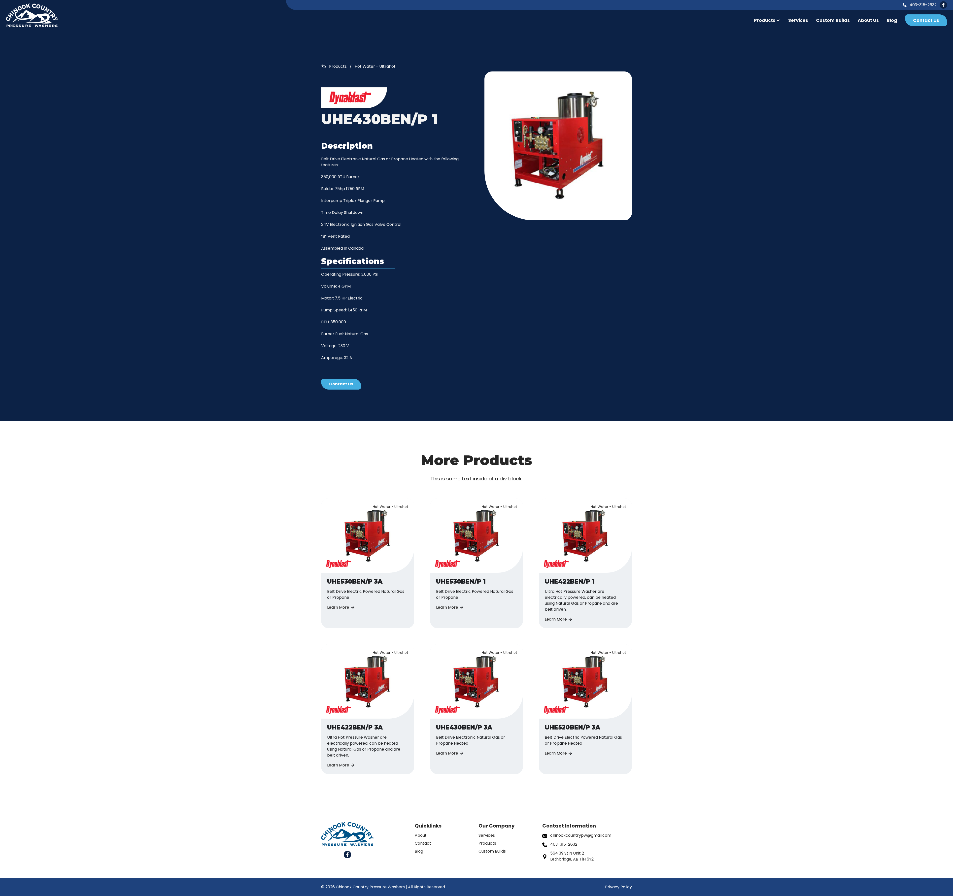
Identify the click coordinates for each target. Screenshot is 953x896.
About (421, 835)
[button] (767, 20)
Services (798, 20)
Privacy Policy (618, 887)
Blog (892, 20)
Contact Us (926, 20)
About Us (868, 20)
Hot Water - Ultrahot (375, 66)
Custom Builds (833, 20)
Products (338, 66)
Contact (423, 843)
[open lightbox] (558, 145)
